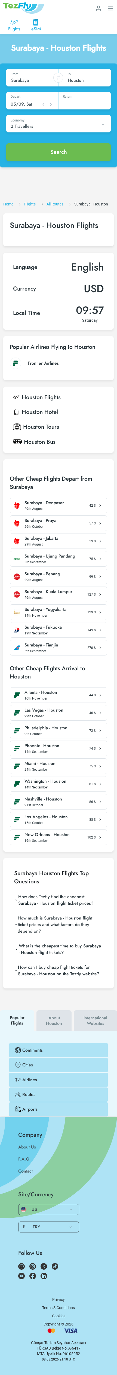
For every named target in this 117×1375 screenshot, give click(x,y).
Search (58, 152)
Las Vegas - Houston (43, 710)
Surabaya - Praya (40, 520)
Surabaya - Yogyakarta (45, 609)
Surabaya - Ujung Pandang (49, 556)
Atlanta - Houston (40, 692)
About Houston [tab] (54, 1020)
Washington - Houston (45, 781)
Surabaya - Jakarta (41, 538)
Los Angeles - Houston (46, 817)
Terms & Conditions (58, 1308)
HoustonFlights (41, 397)
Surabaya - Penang (42, 574)
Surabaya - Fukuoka (43, 627)
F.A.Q (23, 1159)
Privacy (58, 1299)
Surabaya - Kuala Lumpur (48, 591)
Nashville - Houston (43, 799)
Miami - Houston (40, 763)
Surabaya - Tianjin (41, 645)
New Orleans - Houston (47, 834)
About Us (27, 1147)
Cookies (58, 1316)
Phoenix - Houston (41, 746)
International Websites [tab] (95, 1020)
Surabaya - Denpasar (44, 503)
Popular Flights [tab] (17, 1020)
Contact (25, 1171)
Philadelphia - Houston (45, 728)
